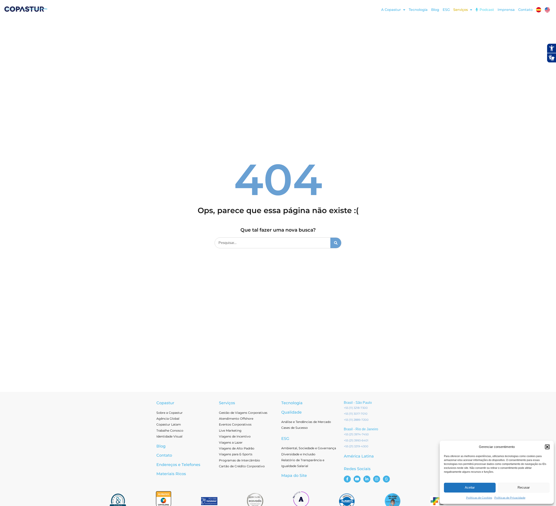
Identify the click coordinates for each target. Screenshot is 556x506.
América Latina (359, 456)
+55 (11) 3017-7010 (355, 413)
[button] (547, 447)
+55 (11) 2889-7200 (356, 419)
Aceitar (470, 487)
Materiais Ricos (171, 473)
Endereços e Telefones (178, 464)
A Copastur (391, 10)
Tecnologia (418, 10)
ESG (446, 10)
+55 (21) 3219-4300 (356, 446)
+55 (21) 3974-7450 (356, 434)
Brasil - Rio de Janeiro (361, 429)
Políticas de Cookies (479, 497)
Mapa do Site (294, 475)
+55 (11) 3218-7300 (356, 407)
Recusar (524, 487)
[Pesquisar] (335, 243)
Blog (435, 10)
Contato (525, 10)
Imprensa (506, 10)
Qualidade (291, 412)
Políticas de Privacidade (509, 497)
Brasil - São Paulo (358, 402)
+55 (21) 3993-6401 (356, 440)
